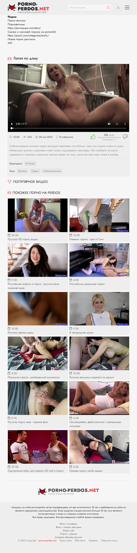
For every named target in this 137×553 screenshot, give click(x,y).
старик (35, 171)
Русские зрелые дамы (21, 332)
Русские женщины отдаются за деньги (92, 377)
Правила (93, 540)
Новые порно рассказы (21, 39)
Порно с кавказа (68, 533)
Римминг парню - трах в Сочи (86, 239)
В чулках (30, 163)
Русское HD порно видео (23, 239)
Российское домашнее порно (87, 284)
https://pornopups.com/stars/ (24, 28)
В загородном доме (81, 332)
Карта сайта (66, 540)
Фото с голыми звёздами (68, 527)
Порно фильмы (17, 20)
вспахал (22, 171)
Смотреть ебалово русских (68, 537)
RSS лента (80, 540)
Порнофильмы (16, 24)
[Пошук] (108, 7)
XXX (10, 43)
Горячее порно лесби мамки (86, 471)
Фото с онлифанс (68, 523)
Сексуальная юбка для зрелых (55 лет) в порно (35, 471)
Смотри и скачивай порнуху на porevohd (32, 32)
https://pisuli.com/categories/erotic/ (28, 35)
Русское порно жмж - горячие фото (28, 422)
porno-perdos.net (47, 540)
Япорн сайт (68, 530)
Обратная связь (109, 540)
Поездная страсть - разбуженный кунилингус (34, 377)
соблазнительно (52, 171)
